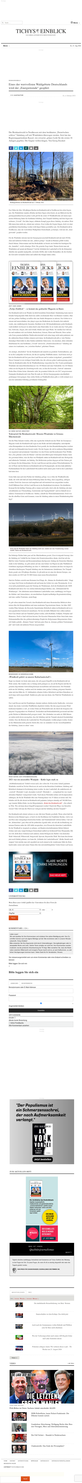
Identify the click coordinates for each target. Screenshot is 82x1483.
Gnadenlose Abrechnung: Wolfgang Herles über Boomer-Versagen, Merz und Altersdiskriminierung (52, 1425)
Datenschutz (44, 1461)
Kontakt (12, 1461)
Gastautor (18, 95)
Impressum (34, 1461)
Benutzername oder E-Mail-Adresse (22, 987)
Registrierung (27, 983)
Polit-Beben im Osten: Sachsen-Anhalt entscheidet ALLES (32, 1408)
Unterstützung (23, 1461)
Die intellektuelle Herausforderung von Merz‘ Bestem (52, 1303)
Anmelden (14, 983)
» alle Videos (71, 1363)
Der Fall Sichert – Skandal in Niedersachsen (48, 1435)
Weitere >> (14, 1358)
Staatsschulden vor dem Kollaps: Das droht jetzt (52, 1314)
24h (11, 1299)
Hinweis (59, 952)
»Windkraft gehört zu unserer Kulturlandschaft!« (30, 676)
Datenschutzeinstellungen (61, 1461)
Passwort (12, 995)
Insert (25, 1479)
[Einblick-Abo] (42, 1201)
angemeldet (22, 957)
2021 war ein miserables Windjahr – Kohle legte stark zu (33, 779)
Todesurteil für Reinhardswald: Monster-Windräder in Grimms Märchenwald (36, 435)
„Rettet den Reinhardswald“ (52, 803)
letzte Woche (20, 1299)
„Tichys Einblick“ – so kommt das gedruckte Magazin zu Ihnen (36, 308)
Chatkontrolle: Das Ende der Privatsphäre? (47, 1446)
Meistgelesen (18, 1292)
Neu (30, 1292)
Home (5, 1461)
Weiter (13, 918)
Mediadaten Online (10, 1463)
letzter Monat (32, 1299)
